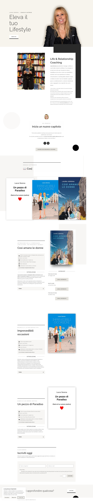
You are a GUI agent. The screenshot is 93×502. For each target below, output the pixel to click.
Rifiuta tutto (14, 497)
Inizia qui (13, 36)
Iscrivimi (70, 475)
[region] (14, 493)
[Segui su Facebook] (44, 143)
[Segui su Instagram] (48, 143)
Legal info (27, 499)
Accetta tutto (21, 497)
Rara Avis (34, 499)
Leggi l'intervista (61, 279)
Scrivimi (71, 490)
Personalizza (7, 497)
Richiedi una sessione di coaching (46, 149)
